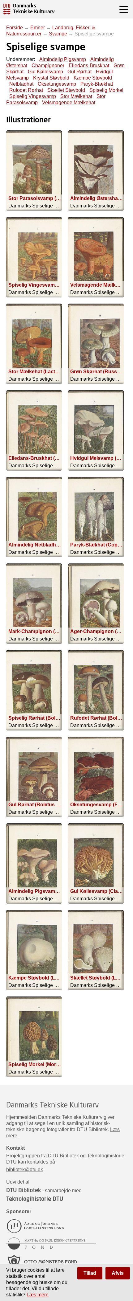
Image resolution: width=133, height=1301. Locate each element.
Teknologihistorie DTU (34, 1198)
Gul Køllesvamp (45, 71)
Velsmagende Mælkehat (68, 102)
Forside (14, 27)
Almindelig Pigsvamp (62, 59)
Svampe (58, 33)
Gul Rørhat (79, 71)
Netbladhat (21, 84)
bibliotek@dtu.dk (24, 1169)
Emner (37, 27)
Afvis (118, 1273)
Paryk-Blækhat (96, 84)
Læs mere (38, 1294)
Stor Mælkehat (76, 96)
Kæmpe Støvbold (93, 77)
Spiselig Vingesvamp (32, 96)
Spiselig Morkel (106, 90)
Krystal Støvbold (51, 77)
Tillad (90, 1273)
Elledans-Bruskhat (89, 65)
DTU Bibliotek (23, 1190)
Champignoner (48, 65)
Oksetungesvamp (57, 84)
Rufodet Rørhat (26, 90)
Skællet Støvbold (66, 90)
